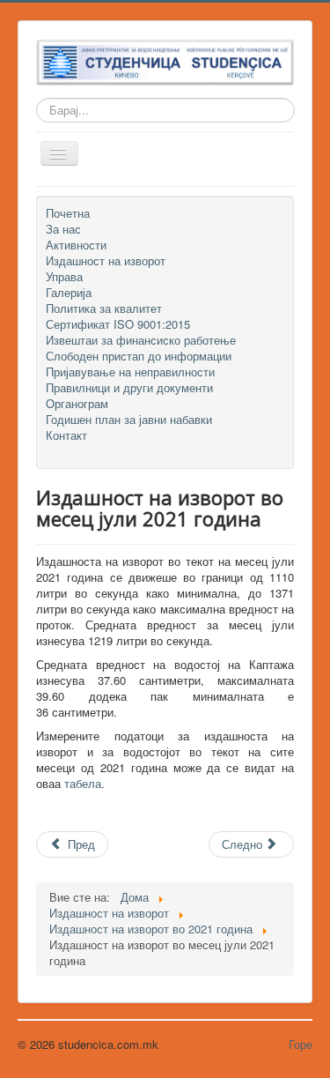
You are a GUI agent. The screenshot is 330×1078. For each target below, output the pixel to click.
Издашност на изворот (105, 261)
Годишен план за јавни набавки (129, 419)
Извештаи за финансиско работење (141, 340)
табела (82, 783)
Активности (76, 245)
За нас (63, 229)
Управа (64, 277)
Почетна (68, 213)
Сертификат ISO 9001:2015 (118, 324)
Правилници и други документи (129, 388)
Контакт (66, 435)
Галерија (69, 293)
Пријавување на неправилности (130, 372)
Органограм (77, 404)
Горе (300, 1044)
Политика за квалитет (104, 308)
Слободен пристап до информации (138, 356)
